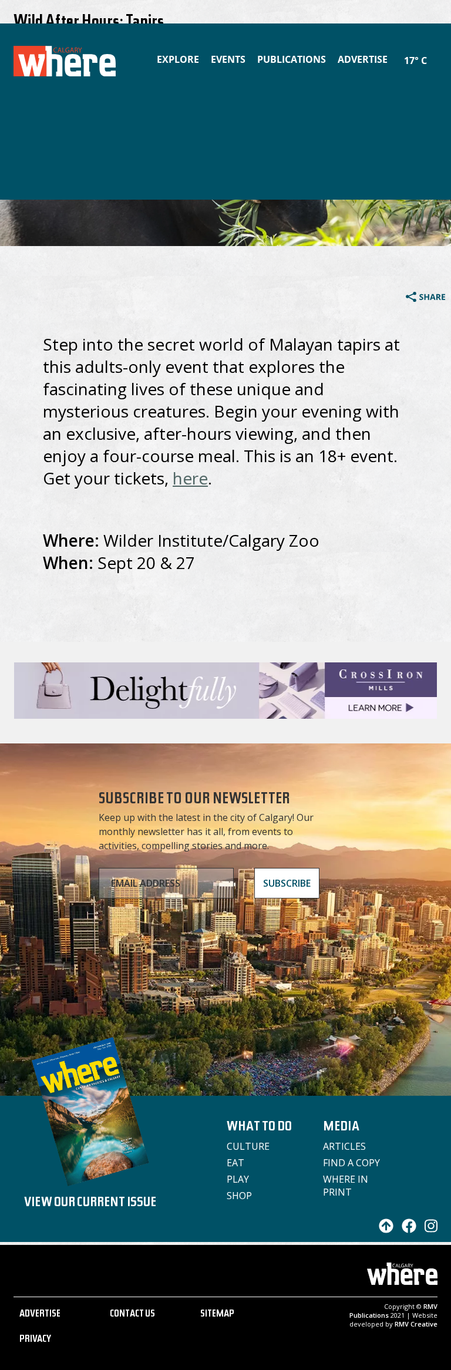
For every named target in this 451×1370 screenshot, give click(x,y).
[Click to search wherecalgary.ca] (434, 53)
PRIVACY (35, 1340)
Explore (178, 59)
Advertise (363, 59)
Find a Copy (351, 1162)
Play (238, 1179)
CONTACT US (132, 1315)
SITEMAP (217, 1315)
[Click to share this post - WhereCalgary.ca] (425, 298)
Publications (291, 59)
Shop (239, 1195)
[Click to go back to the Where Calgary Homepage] (56, 58)
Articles (344, 1146)
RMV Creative (416, 1323)
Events (228, 59)
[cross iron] (225, 713)
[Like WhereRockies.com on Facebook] (406, 1229)
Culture (248, 1146)
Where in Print (345, 1186)
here (190, 478)
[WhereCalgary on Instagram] (428, 1229)
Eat (235, 1162)
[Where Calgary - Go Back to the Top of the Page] (383, 1229)
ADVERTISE (39, 1315)
